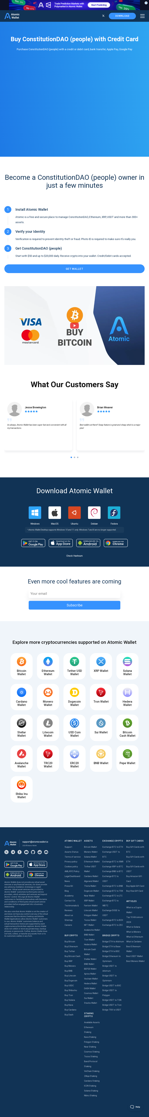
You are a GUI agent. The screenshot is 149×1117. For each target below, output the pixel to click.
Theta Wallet (90, 886)
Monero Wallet (90, 852)
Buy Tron (69, 995)
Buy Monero (70, 966)
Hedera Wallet (90, 944)
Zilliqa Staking (90, 1076)
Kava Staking (90, 1037)
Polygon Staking (91, 1042)
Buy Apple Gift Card (135, 886)
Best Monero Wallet (135, 961)
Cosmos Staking (92, 1052)
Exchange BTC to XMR (112, 861)
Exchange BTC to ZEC (112, 925)
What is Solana (133, 927)
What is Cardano (134, 941)
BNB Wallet (89, 935)
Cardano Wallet (91, 876)
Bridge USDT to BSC (111, 985)
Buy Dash (69, 1015)
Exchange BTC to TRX (112, 891)
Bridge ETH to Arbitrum (113, 941)
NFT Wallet (89, 925)
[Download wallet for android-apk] (88, 543)
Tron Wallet (89, 940)
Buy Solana (70, 1000)
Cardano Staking (92, 1081)
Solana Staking (91, 1091)
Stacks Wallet (90, 1003)
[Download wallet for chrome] (116, 543)
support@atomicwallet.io (35, 841)
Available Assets (92, 1022)
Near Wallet (89, 896)
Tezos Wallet (90, 920)
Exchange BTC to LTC (112, 896)
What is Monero (133, 932)
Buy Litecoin (70, 976)
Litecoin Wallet (91, 910)
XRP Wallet (89, 900)
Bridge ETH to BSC (111, 951)
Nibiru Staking (90, 1095)
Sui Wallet (88, 998)
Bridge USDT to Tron (111, 1005)
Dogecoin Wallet (91, 891)
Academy (69, 896)
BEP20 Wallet (90, 969)
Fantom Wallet (91, 905)
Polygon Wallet (91, 915)
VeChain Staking (91, 1071)
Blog (67, 891)
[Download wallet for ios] (61, 543)
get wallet (74, 268)
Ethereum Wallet (92, 861)
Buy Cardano (70, 1010)
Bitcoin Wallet (90, 847)
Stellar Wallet (90, 959)
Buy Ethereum (71, 946)
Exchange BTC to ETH (112, 847)
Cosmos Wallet (91, 993)
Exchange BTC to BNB (112, 886)
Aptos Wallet (90, 974)
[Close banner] (146, 2)
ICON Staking (90, 1086)
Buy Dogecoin (71, 980)
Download (122, 16)
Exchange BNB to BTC (112, 871)
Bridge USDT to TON (111, 1000)
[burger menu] (142, 16)
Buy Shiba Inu (71, 990)
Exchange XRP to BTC (112, 866)
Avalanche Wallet (92, 930)
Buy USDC (69, 985)
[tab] (71, 457)
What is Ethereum (134, 937)
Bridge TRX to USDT (111, 1010)
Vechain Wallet (91, 979)
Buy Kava (69, 1005)
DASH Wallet (90, 988)
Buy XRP (68, 961)
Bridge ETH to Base (111, 946)
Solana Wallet (90, 857)
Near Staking (90, 1047)
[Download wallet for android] (33, 543)
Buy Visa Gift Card (134, 891)
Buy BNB (68, 971)
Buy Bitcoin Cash (72, 956)
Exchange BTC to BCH (112, 920)
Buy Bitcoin (70, 941)
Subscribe (75, 605)
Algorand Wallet (91, 881)
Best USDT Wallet (134, 956)
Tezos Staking (91, 1056)
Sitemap (69, 920)
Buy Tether (70, 951)
